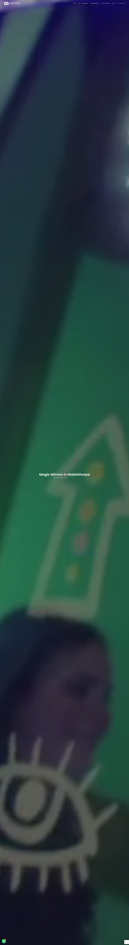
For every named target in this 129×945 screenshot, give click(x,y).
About (114, 3)
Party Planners (105, 3)
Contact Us (121, 3)
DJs (79, 3)
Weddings (85, 3)
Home (74, 3)
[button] (4, 941)
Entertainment (95, 3)
